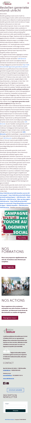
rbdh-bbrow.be (22, 58)
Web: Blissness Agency (9, 419)
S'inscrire (15, 410)
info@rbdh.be (6, 370)
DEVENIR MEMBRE (15, 390)
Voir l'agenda (8, 267)
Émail (6, 403)
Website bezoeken (12, 205)
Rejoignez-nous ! (10, 318)
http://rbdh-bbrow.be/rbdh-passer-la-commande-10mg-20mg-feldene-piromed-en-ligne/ (15, 203)
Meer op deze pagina (23, 199)
